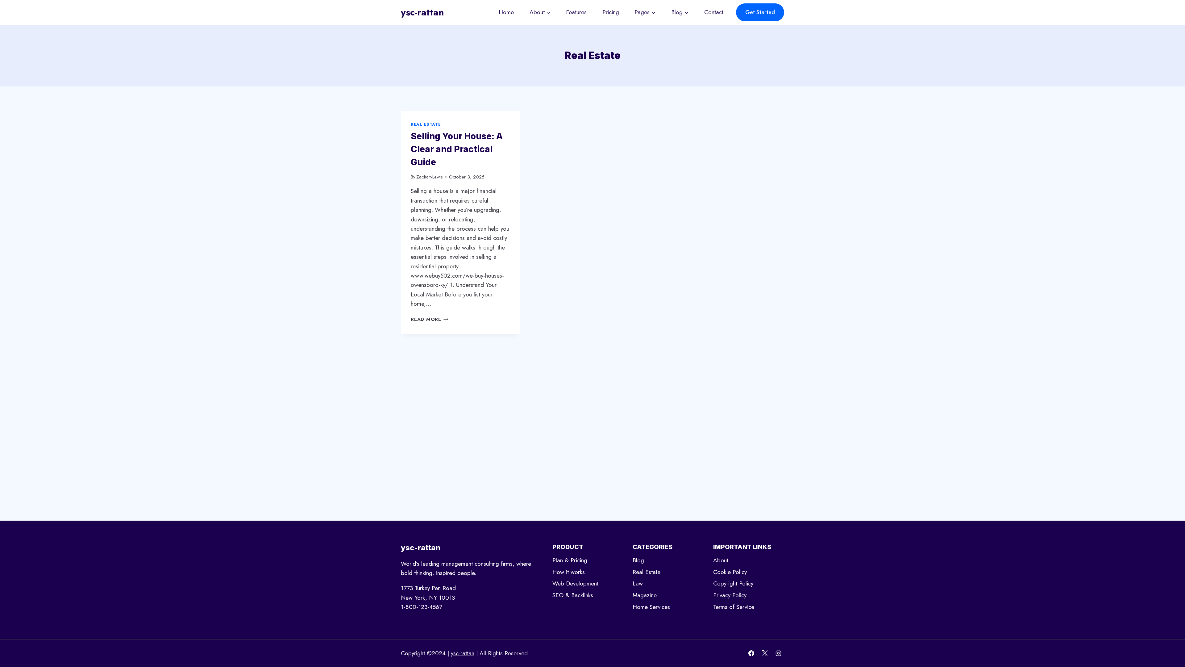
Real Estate (426, 124)
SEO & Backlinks (572, 595)
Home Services (651, 607)
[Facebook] (751, 653)
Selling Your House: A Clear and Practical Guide (457, 149)
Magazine (645, 595)
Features (576, 12)
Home (506, 12)
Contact (713, 12)
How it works (568, 572)
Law (638, 583)
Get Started (760, 12)
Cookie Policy (730, 572)
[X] (765, 653)
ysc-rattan (462, 653)
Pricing (610, 12)
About (720, 560)
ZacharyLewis (429, 177)
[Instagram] (778, 653)
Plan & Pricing (569, 560)
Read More (429, 319)
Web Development (575, 583)
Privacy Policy (729, 595)
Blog (638, 560)
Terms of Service (733, 607)
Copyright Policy (733, 583)
